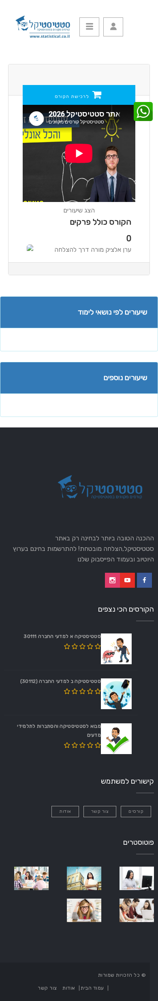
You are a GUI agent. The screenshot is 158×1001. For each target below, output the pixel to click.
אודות (65, 811)
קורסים (135, 811)
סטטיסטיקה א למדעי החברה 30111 (62, 636)
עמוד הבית (92, 988)
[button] (113, 26)
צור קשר (100, 811)
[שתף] (143, 112)
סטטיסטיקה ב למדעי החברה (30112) (60, 681)
